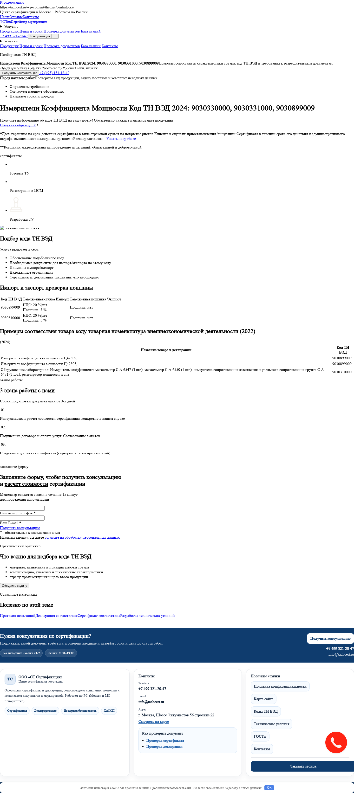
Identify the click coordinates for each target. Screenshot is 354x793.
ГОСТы (260, 736)
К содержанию (12, 2)
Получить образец (18, 125)
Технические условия (271, 724)
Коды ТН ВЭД (266, 711)
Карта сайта (263, 698)
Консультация (40, 36)
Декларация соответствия (56, 615)
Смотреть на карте (153, 721)
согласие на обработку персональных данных (82, 537)
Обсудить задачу (14, 585)
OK (269, 787)
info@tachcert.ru (341, 654)
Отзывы (16, 16)
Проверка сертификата (165, 740)
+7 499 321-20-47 (14, 36)
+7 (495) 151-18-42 (54, 73)
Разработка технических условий (147, 615)
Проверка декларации (164, 746)
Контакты (31, 16)
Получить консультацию (19, 73)
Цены (4, 16)
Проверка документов (62, 31)
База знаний (91, 31)
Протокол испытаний (17, 615)
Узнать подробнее (121, 138)
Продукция (9, 31)
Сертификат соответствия (99, 615)
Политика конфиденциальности (280, 686)
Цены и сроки (31, 31)
